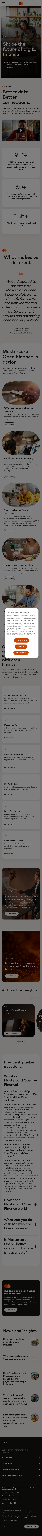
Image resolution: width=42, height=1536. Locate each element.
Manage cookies (21, 652)
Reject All (21, 646)
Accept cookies (22, 640)
